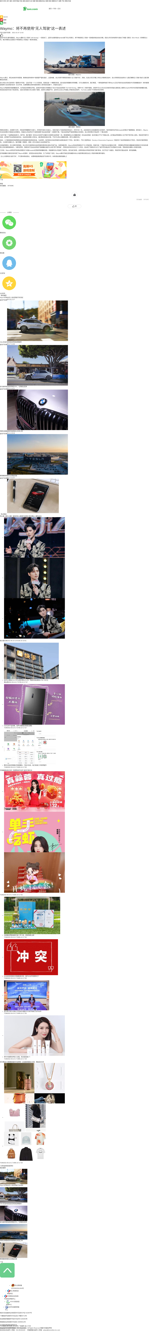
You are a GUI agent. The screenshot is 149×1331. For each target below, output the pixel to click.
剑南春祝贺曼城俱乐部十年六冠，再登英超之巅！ (19, 935)
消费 (59, 1)
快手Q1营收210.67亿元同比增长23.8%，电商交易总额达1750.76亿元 (26, 680)
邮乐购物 (9, 1326)
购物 (66, 1)
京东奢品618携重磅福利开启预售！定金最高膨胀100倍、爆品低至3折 (22, 1062)
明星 (17, 1)
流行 (7, 1)
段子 (56, 1)
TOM (5, 728)
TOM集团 (3, 1326)
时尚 (20, 1)
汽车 (63, 1)
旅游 (27, 1)
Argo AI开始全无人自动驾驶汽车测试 (11, 297)
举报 (1, 183)
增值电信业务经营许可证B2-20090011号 (13, 1322)
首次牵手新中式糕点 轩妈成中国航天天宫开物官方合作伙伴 (22, 1011)
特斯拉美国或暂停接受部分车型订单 (11, 431)
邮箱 (40, 1)
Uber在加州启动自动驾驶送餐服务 (11, 342)
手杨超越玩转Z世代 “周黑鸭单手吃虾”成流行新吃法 (16, 770)
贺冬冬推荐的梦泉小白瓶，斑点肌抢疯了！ (17, 1057)
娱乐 (11, 1)
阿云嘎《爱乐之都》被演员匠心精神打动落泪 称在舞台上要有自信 (21, 516)
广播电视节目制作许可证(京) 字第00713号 (13, 1316)
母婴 (33, 1)
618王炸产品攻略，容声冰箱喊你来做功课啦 (18, 725)
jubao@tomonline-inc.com (51, 1330)
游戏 (24, 1)
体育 (14, 1)
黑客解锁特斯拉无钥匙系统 (8, 475)
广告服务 (21, 1326)
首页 (1, 1)
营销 (37, 1)
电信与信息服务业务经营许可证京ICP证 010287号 (16, 1313)
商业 (43, 1)
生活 (30, 1)
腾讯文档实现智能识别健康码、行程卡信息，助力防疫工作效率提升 (25, 765)
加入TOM (28, 1326)
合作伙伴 (15, 1326)
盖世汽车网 (7, 32)
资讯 (4, 1)
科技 (69, 1)
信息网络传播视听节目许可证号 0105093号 (13, 1319)
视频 (46, 1)
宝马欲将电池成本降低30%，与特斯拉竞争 (13, 386)
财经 (50, 1)
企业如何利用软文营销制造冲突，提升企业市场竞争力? (21, 976)
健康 (53, 1)
